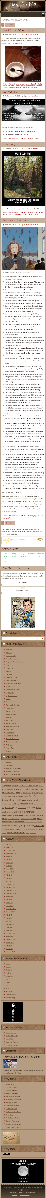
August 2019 (10, 872)
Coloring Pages (11, 1033)
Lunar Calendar (23, 1181)
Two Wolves (10, 92)
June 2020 (9, 863)
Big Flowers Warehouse (13, 1099)
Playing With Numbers (13, 705)
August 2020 (10, 857)
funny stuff (30, 517)
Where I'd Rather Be (12, 739)
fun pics (24, 800)
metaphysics (7, 815)
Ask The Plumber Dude (13, 774)
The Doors (5, 829)
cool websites (26, 789)
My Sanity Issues (11, 696)
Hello (7, 665)
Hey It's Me (23, 5)
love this (12, 87)
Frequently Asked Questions (15, 662)
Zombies (8, 751)
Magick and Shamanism (13, 683)
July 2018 (9, 899)
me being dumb (8, 812)
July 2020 (9, 860)
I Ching (16, 804)
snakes (8, 826)
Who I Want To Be (12, 742)
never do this (20, 87)
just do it (5, 87)
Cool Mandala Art (11, 1109)
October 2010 (10, 939)
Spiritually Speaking (12, 726)
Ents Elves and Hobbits (16, 796)
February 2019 (10, 884)
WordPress (14, 1195)
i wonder (35, 804)
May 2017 (9, 921)
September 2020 (11, 853)
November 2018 (11, 893)
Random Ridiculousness (13, 768)
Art (7, 979)
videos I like (20, 829)
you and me (33, 833)
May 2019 (9, 881)
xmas (27, 833)
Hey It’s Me (9, 765)
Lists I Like (9, 674)
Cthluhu (13, 792)
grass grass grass (8, 804)
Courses (8, 982)
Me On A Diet (10, 686)
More (7, 988)
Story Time (9, 729)
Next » (11, 25)
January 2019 (10, 887)
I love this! (31, 554)
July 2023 (9, 844)
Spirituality (9, 970)
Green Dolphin (10, 1115)
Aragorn (5, 786)
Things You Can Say (14, 556)
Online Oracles (10, 702)
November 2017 (11, 909)
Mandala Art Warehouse (13, 1124)
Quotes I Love (10, 711)
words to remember (16, 832)
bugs (8, 789)
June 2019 (9, 878)
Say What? (11, 86)
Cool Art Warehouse (12, 1106)
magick (31, 214)
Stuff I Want (10, 733)
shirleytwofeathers (32, 34)
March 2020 (9, 869)
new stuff (10, 819)
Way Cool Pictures (12, 1045)
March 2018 (9, 906)
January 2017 (10, 924)
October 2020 (10, 850)
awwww (15, 786)
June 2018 (9, 903)
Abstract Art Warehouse (13, 1112)
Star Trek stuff (30, 826)
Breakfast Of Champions (18, 30)
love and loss (22, 808)
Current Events (14, 84)
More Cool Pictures (12, 1042)
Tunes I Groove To (12, 736)
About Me (9, 650)
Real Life (9, 717)
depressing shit (26, 793)
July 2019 (9, 875)
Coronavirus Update (14, 221)
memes (20, 140)
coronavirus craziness (36, 86)
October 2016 (10, 933)
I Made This (10, 668)
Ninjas (8, 699)
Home (8, 964)
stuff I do (39, 825)
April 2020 (9, 866)
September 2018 (11, 896)
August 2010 (10, 943)
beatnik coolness (24, 786)
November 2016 (11, 930)
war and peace (30, 829)
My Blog (8, 762)
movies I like (18, 815)
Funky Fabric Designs (13, 1118)
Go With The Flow (11, 1090)
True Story (9, 144)
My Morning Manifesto (23, 556)
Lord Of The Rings (12, 680)
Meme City (9, 1039)
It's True (36, 515)
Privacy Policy (10, 998)
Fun (7, 985)
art (10, 786)
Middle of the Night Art (13, 1096)
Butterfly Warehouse (12, 1121)
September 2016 (11, 936)
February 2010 (10, 952)
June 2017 (9, 918)
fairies (26, 796)
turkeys (11, 829)
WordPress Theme (24, 1195)
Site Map (9, 991)
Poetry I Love (10, 708)
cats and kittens (15, 789)
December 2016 (11, 927)
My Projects (10, 693)
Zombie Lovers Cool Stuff (14, 1127)
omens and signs (26, 819)
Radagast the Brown (31, 822)
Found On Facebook (26, 138)
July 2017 (9, 915)
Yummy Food (10, 748)
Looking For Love (11, 677)
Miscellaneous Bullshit (27, 84)
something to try (18, 825)
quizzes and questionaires (13, 822)
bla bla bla (33, 786)
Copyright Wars (11, 994)
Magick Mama (10, 1084)
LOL (36, 517)
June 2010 (9, 949)
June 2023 (9, 847)
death (18, 793)
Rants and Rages (11, 714)
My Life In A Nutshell (12, 771)
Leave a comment (31, 87)
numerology (17, 819)
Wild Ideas (19, 86)
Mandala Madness (12, 1093)
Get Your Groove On (12, 1087)
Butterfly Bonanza (11, 1103)
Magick (8, 967)
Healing (8, 973)
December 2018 (11, 890)
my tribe (36, 815)
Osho (34, 819)
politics (39, 819)
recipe (40, 822)
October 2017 (10, 912)
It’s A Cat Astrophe (12, 1036)
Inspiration (9, 976)
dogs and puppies (37, 793)
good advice (34, 800)
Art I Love (9, 653)
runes (4, 826)
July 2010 (9, 946)
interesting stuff (26, 804)
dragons (4, 796)
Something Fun (11, 723)
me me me (21, 811)
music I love (28, 815)
